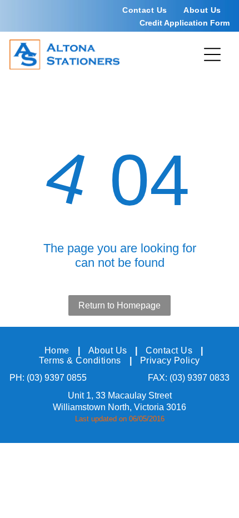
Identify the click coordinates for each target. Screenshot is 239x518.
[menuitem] (144, 10)
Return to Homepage (119, 305)
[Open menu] (212, 54)
